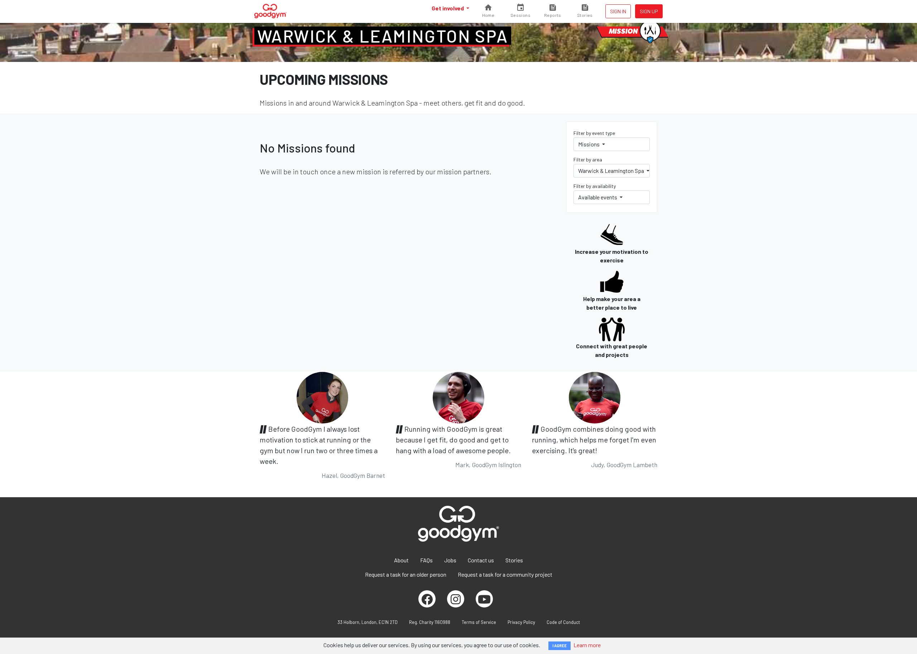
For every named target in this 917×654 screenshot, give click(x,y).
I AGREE (559, 645)
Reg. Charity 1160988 (429, 622)
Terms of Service (479, 622)
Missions (589, 144)
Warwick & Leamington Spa (382, 35)
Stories (514, 560)
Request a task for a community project (505, 574)
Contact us (481, 560)
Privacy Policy (521, 622)
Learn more (587, 644)
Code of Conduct (563, 622)
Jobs (450, 560)
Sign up (649, 11)
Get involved (448, 8)
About (401, 560)
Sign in (618, 11)
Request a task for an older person (405, 574)
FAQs (426, 560)
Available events (598, 197)
